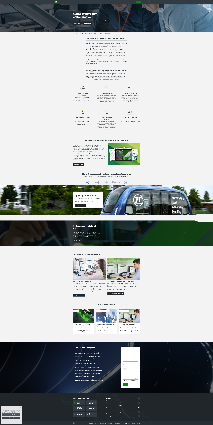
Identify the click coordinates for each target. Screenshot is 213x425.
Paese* (124, 362)
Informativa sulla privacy (118, 423)
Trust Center (109, 423)
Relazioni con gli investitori (122, 401)
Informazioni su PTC (109, 401)
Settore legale (103, 423)
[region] (11, 415)
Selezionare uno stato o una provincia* (130, 378)
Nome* (124, 351)
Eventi (120, 412)
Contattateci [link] (87, 23)
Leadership (108, 416)
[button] (130, 364)
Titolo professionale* (127, 374)
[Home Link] (73, 11)
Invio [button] (125, 384)
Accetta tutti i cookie (11, 414)
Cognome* (125, 355)
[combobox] (125, 369)
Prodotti (108, 405)
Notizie (120, 405)
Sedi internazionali (122, 416)
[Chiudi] (20, 407)
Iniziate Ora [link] (77, 23)
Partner (120, 409)
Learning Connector (108, 408)
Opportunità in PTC (109, 412)
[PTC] (75, 423)
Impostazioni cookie (136, 423)
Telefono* (125, 367)
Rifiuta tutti (11, 417)
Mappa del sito (128, 423)
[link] (78, 164)
